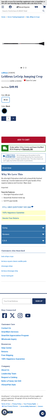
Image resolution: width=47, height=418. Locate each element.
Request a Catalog (9, 377)
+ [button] (13, 118)
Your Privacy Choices (11, 406)
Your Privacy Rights (30, 404)
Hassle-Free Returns (10, 218)
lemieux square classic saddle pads (14, 261)
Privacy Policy (16, 404)
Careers (40, 406)
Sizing (4, 228)
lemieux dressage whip (9, 271)
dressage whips (7, 266)
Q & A (4, 241)
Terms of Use (5, 404)
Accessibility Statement (28, 406)
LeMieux (4, 73)
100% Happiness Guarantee (13, 213)
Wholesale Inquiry (9, 339)
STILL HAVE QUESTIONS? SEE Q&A (16, 207)
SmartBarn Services (9, 332)
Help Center (6, 348)
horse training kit (7, 276)
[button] (43, 11)
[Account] (10, 7)
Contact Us (6, 328)
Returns (4, 351)
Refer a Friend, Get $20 (11, 381)
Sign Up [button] (38, 301)
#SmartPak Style (8, 385)
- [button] (3, 118)
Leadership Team (8, 374)
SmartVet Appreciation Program (15, 335)
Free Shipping (7, 355)
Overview (6, 168)
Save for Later (31, 80)
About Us (5, 370)
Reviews (5, 234)
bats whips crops (7, 256)
